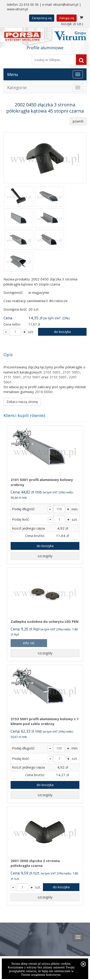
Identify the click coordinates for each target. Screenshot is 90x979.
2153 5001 (58, 377)
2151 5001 (12, 377)
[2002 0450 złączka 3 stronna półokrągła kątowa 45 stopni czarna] (45, 157)
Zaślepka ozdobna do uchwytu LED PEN (44, 621)
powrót (78, 121)
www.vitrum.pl (17, 9)
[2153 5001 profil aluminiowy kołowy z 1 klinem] (49, 240)
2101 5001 (71, 372)
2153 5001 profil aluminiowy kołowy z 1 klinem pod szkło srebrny (45, 721)
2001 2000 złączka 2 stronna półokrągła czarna (35, 863)
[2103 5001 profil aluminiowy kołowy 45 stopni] (49, 197)
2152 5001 (31, 377)
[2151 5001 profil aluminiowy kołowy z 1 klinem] (49, 218)
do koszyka (62, 331)
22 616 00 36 (29, 4)
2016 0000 (43, 391)
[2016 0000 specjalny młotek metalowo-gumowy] (18, 197)
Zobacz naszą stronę (22, 401)
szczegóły (45, 556)
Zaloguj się (66, 18)
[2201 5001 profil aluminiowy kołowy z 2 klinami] (18, 262)
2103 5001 (52, 372)
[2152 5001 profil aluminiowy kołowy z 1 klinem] (18, 240)
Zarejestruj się (42, 18)
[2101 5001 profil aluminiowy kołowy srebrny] (18, 218)
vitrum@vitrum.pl (65, 4)
